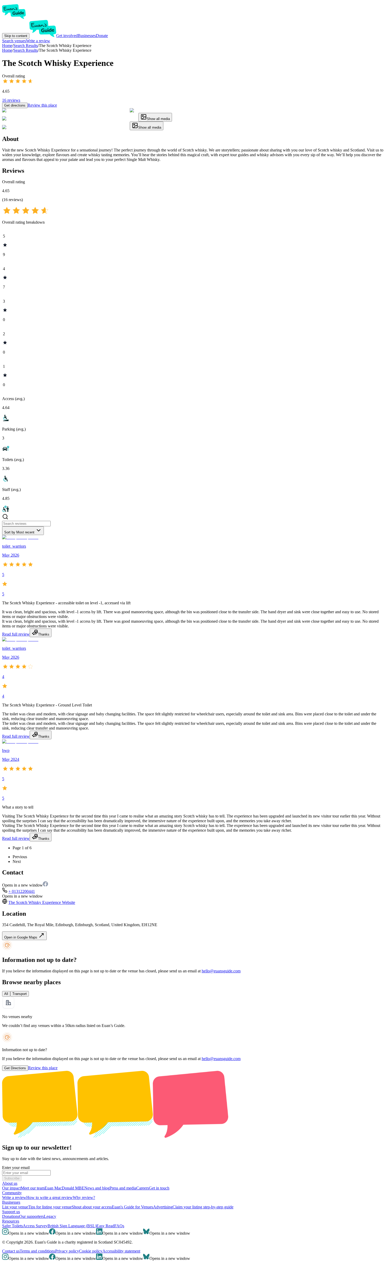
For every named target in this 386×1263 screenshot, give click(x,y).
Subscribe (11, 1178)
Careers (142, 1188)
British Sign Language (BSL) (72, 1226)
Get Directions (15, 1068)
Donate (102, 35)
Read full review (16, 634)
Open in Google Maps (21, 937)
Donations (10, 1216)
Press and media (122, 1188)
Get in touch (159, 1188)
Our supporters (31, 1216)
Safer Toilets (12, 1226)
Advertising (163, 1207)
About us (9, 1183)
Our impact (11, 1188)
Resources (10, 1221)
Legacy (50, 1216)
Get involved (67, 35)
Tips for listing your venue (50, 1207)
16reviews (11, 100)
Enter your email (16, 1167)
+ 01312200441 (21, 891)
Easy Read (105, 1226)
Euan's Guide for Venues (132, 1207)
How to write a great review (49, 1197)
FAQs (119, 1226)
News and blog (96, 1188)
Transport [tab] (19, 994)
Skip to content (15, 36)
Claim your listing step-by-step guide (203, 1207)
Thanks (43, 634)
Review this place (42, 105)
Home (7, 50)
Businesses (87, 35)
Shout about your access (92, 1207)
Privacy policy (67, 1251)
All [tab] (6, 994)
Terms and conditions (37, 1251)
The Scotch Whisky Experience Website (41, 902)
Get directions (14, 105)
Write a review (38, 41)
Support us (11, 1211)
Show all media (158, 119)
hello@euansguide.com (221, 971)
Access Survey (35, 1226)
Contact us (11, 1251)
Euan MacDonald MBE (64, 1188)
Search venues (14, 41)
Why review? (84, 1197)
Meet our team (33, 1188)
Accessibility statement (121, 1251)
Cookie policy (90, 1251)
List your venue (15, 1207)
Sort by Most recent (19, 532)
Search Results (25, 50)
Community (12, 1193)
